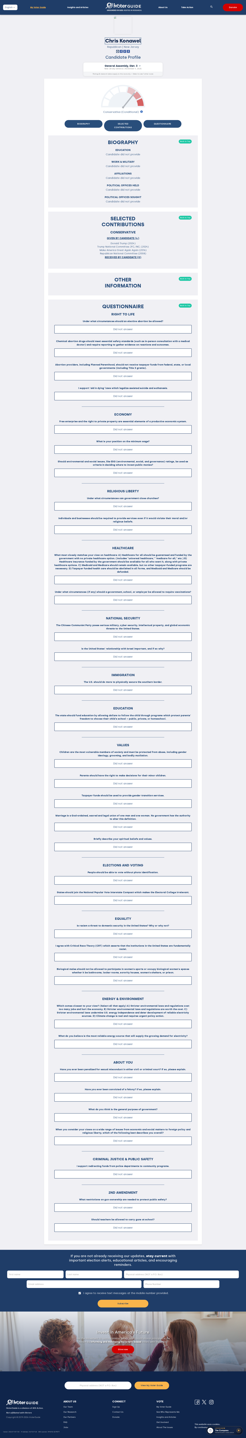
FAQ (65, 1422)
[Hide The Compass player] (242, 1426)
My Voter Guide (163, 1407)
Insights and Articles (166, 1417)
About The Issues (164, 1427)
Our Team (68, 1407)
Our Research (69, 1412)
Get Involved (162, 1422)
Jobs (65, 1427)
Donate (116, 1417)
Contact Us (117, 1412)
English (9, 7)
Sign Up (116, 1407)
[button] (123, 7)
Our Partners (69, 1417)
